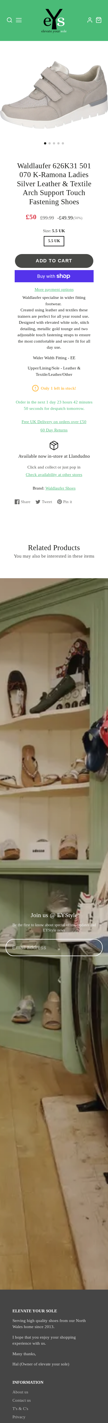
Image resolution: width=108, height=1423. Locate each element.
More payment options (54, 289)
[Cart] (99, 20)
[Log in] (90, 20)
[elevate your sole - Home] (54, 20)
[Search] (9, 20)
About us (20, 1392)
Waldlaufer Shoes (60, 488)
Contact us (21, 1400)
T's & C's (20, 1408)
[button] (45, 143)
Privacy (18, 1417)
